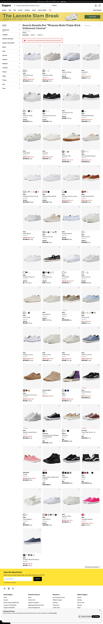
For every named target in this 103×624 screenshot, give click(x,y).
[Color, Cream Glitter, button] (90, 313)
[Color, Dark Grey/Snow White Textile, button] (51, 232)
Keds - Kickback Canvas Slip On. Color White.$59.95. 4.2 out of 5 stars (51, 184)
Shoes (32, 35)
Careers (6, 600)
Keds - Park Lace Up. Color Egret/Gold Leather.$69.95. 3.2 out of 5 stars (32, 305)
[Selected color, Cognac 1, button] (83, 192)
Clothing (79, 600)
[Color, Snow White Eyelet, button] (34, 555)
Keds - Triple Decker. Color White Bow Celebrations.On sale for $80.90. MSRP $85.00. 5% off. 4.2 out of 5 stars (32, 144)
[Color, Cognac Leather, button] (46, 515)
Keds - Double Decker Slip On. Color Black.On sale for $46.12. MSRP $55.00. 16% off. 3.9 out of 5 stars (91, 103)
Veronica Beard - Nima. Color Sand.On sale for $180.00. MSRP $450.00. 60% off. (51, 383)
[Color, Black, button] (48, 192)
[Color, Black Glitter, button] (92, 313)
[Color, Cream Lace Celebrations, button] (87, 313)
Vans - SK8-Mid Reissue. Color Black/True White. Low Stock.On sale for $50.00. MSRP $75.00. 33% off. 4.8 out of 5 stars (91, 383)
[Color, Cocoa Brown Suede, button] (29, 555)
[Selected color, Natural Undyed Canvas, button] (43, 232)
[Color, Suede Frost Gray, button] (70, 473)
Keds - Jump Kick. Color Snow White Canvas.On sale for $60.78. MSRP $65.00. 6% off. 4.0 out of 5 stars (51, 144)
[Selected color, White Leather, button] (24, 111)
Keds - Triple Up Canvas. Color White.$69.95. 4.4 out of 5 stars (71, 63)
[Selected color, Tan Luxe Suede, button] (24, 390)
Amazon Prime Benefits (10, 605)
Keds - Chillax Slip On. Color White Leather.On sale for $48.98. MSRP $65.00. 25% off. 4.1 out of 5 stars (32, 224)
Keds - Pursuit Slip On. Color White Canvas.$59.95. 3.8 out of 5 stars (51, 507)
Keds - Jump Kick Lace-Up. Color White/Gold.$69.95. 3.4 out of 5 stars (71, 103)
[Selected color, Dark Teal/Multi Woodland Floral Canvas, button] (43, 272)
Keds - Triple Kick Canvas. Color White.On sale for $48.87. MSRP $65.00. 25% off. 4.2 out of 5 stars (32, 63)
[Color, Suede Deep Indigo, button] (68, 473)
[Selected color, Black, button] (83, 111)
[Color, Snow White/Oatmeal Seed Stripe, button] (26, 313)
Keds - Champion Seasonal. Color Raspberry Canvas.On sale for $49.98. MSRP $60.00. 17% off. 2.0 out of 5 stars (91, 507)
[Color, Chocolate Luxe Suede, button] (26, 390)
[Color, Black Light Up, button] (29, 111)
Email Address (9, 579)
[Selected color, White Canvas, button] (24, 192)
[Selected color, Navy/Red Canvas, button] (24, 555)
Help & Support (97, 10)
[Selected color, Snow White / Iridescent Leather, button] (24, 515)
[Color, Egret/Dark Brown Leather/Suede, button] (46, 232)
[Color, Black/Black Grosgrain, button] (48, 272)
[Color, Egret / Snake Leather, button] (87, 272)
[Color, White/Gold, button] (48, 111)
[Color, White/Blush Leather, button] (85, 272)
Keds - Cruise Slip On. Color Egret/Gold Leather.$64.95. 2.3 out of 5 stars (51, 305)
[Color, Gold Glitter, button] (95, 313)
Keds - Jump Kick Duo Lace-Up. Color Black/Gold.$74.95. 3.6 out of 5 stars (51, 103)
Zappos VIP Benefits (9, 607)
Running (79, 605)
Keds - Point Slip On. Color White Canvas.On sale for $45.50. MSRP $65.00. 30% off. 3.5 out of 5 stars (71, 265)
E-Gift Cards (56, 607)
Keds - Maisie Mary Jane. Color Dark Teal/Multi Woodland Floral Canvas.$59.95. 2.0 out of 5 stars (51, 265)
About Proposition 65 (34, 607)
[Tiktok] (8, 588)
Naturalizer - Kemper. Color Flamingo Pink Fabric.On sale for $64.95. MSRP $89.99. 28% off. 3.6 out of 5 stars (32, 466)
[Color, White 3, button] (65, 431)
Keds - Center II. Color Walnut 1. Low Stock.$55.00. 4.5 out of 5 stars (71, 305)
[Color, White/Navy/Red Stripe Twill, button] (46, 272)
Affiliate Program (57, 600)
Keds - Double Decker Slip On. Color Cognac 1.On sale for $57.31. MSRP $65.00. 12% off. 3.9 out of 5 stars (91, 184)
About (5, 597)
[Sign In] (96, 5)
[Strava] (13, 588)
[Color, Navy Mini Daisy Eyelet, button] (65, 192)
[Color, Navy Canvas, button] (26, 272)
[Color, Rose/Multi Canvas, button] (31, 192)
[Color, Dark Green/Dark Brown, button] (46, 473)
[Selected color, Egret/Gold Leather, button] (24, 313)
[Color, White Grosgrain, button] (53, 272)
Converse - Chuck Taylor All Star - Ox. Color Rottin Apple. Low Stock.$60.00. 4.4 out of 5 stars (91, 424)
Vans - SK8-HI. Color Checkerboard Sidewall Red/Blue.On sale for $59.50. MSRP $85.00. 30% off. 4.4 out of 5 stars (71, 383)
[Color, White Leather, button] (29, 272)
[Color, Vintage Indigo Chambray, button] (87, 151)
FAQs (29, 597)
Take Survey (56, 605)
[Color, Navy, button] (87, 473)
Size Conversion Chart (59, 597)
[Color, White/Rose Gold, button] (46, 71)
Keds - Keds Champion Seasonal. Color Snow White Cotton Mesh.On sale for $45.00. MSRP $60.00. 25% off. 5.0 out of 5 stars (91, 144)
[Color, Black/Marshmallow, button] (65, 390)
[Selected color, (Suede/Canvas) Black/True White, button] (63, 473)
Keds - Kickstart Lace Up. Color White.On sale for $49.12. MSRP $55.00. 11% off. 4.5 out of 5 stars (32, 343)
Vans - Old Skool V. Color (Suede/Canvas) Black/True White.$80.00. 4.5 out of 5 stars (71, 466)
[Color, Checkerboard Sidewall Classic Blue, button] (68, 390)
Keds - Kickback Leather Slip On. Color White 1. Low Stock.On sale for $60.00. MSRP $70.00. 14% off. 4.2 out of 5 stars (32, 424)
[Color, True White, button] (90, 473)
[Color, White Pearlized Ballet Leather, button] (31, 111)
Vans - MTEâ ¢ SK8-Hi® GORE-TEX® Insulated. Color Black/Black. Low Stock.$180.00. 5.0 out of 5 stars (51, 466)
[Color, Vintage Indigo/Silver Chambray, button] (53, 515)
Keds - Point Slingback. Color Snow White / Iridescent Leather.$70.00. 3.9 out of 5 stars (32, 507)
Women (39, 35)
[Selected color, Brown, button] (63, 431)
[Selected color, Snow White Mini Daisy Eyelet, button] (63, 192)
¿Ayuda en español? (33, 602)
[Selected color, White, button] (24, 71)
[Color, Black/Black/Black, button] (92, 473)
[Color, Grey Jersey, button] (48, 515)
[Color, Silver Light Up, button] (26, 111)
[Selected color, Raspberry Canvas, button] (83, 515)
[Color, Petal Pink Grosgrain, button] (51, 272)
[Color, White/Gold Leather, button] (46, 111)
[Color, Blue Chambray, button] (56, 232)
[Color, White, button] (48, 71)
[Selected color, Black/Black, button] (43, 473)
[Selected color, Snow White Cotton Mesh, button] (83, 151)
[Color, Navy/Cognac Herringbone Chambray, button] (48, 232)
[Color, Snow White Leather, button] (85, 515)
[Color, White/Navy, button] (53, 232)
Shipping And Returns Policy (36, 605)
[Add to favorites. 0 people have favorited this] (40, 45)
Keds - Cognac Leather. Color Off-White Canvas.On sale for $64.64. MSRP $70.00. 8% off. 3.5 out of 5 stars (71, 507)
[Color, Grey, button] (46, 192)
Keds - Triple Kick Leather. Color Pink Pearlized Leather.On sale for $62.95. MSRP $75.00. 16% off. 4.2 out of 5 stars (51, 63)
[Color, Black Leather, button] (56, 515)
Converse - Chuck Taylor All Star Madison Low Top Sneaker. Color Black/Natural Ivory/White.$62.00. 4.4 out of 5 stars (51, 424)
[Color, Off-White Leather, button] (85, 232)
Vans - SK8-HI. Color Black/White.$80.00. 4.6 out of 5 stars (91, 466)
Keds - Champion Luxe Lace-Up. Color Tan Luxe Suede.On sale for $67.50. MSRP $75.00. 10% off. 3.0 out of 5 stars (32, 383)
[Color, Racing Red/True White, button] (85, 473)
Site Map (55, 602)
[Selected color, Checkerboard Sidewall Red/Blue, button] (63, 390)
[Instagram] (4, 588)
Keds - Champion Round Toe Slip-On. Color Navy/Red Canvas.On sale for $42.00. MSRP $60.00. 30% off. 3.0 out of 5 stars (32, 547)
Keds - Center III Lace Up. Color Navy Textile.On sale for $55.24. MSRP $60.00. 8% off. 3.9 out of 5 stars (91, 343)
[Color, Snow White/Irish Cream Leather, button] (29, 390)
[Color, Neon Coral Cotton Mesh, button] (85, 151)
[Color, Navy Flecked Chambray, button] (51, 515)
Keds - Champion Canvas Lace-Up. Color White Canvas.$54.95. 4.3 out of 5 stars (32, 184)
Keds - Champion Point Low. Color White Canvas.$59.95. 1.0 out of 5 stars (32, 265)
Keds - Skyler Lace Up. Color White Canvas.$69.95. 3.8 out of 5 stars (91, 224)
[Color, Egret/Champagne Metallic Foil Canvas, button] (34, 192)
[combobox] (32, 5)
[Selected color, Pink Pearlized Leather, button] (43, 71)
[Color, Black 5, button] (68, 431)
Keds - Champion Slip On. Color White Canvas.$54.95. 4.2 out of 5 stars (71, 224)
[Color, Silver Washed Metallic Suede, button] (26, 515)
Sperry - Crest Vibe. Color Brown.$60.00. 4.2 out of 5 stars (71, 424)
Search (54, 5)
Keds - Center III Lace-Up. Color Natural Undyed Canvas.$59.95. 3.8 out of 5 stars (51, 224)
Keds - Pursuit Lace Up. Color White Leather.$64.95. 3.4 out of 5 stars (91, 265)
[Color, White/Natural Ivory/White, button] (46, 431)
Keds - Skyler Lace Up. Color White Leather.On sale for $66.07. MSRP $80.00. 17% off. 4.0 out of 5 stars (51, 343)
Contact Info (31, 600)
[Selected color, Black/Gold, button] (43, 111)
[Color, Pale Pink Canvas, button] (26, 192)
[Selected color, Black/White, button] (83, 473)
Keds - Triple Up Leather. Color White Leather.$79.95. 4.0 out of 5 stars (32, 103)
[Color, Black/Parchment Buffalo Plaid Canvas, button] (29, 192)
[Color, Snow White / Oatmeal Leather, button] (65, 151)
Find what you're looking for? (92, 567)
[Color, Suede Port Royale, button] (65, 473)
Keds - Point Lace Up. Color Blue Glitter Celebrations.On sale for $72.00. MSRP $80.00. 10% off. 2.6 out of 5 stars (91, 305)
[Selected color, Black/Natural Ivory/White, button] (43, 431)
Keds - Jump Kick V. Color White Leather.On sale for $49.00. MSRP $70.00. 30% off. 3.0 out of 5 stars (91, 63)
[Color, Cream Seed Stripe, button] (26, 555)
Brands (79, 597)
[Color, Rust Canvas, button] (36, 192)
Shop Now (63, 1)
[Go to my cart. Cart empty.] (99, 5)
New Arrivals (80, 602)
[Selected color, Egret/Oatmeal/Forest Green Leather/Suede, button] (63, 151)
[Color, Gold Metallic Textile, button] (26, 71)
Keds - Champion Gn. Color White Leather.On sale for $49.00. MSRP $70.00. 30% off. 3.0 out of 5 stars (71, 343)
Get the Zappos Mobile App (11, 602)
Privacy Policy (53, 613)
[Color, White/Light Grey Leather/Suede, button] (68, 151)
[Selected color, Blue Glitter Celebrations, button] (83, 313)
